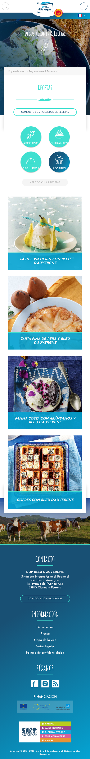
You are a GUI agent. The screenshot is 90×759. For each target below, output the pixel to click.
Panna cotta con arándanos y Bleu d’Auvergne (45, 420)
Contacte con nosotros (45, 599)
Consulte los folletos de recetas (45, 112)
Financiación (45, 627)
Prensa (45, 633)
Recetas (62, 71)
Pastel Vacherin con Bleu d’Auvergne (45, 261)
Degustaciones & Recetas (42, 71)
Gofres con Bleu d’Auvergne (45, 500)
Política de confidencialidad (45, 652)
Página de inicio (16, 71)
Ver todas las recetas (45, 182)
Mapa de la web (45, 640)
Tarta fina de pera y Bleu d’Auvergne (45, 341)
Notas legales (45, 646)
